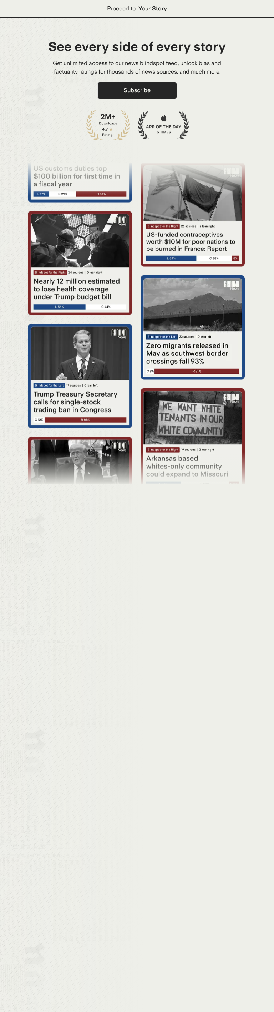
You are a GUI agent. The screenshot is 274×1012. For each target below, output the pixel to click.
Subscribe (137, 90)
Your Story (152, 8)
